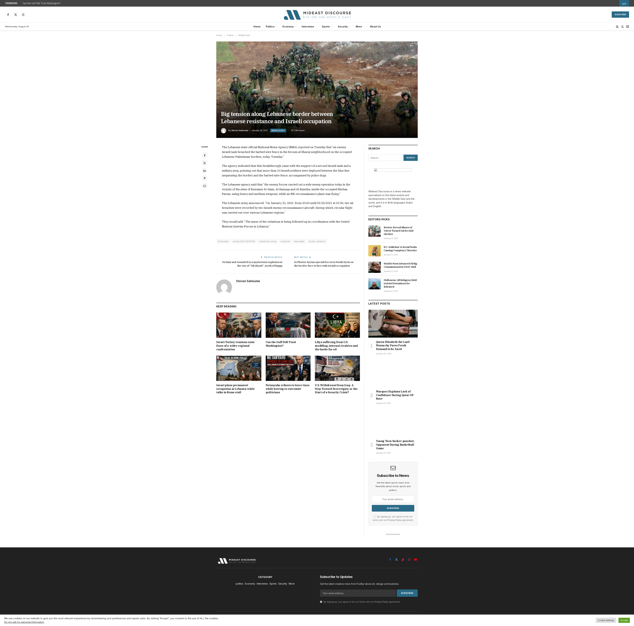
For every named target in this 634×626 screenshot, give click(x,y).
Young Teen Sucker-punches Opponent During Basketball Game (395, 444)
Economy (288, 26)
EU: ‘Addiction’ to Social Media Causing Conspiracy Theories (400, 249)
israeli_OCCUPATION (244, 241)
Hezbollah (223, 241)
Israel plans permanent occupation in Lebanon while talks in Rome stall (235, 389)
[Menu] (627, 26)
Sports (326, 26)
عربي (624, 3)
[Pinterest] (204, 178)
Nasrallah (299, 241)
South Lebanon (317, 241)
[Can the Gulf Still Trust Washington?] (288, 325)
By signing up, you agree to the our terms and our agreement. (361, 602)
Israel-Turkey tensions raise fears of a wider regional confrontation (235, 345)
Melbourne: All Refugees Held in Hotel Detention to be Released (400, 283)
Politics (270, 26)
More (359, 26)
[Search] (617, 26)
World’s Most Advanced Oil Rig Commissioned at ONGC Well (400, 265)
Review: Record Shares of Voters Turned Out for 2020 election (398, 231)
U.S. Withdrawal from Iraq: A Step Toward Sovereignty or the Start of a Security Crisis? (336, 389)
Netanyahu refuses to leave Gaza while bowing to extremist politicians (287, 389)
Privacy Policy (394, 520)
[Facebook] (204, 155)
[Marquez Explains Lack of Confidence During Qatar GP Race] (393, 373)
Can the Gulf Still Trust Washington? (281, 343)
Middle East (278, 130)
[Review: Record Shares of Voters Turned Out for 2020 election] (374, 231)
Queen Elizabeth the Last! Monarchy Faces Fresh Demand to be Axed (393, 345)
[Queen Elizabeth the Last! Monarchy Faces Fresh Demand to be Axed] (393, 323)
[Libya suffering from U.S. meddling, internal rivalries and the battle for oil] (337, 325)
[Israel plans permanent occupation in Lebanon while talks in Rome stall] (238, 368)
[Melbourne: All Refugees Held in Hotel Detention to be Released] (374, 283)
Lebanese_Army (268, 241)
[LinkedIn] (204, 170)
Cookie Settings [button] (606, 620)
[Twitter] (204, 163)
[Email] (204, 186)
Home (257, 26)
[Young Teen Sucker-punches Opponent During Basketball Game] (393, 423)
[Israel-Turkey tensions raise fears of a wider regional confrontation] (238, 325)
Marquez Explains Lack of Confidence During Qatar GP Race (395, 395)
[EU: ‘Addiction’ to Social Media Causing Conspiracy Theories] (374, 250)
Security (343, 26)
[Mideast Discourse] (317, 14)
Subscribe (620, 14)
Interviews (308, 26)
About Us (375, 26)
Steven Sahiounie (239, 130)
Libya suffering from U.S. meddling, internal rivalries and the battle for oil (60, 3)
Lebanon (285, 241)
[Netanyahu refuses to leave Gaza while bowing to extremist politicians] (288, 368)
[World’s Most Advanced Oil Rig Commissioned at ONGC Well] (374, 267)
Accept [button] (624, 620)
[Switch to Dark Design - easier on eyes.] (623, 26)
